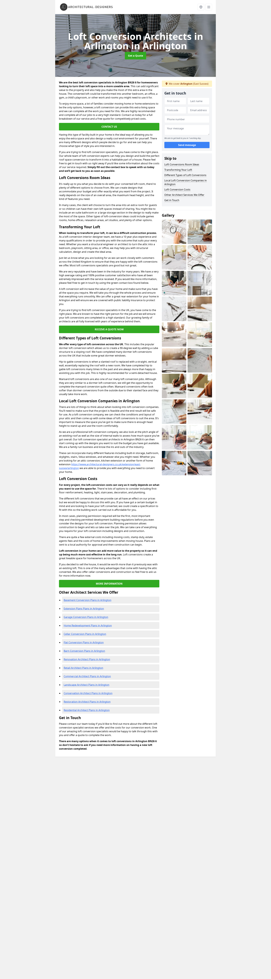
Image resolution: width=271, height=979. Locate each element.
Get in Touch (171, 200)
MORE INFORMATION (109, 583)
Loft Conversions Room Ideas (181, 164)
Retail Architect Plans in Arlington (83, 668)
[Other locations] (201, 7)
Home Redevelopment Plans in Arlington (88, 625)
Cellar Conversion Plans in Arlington (85, 634)
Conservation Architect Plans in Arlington (88, 693)
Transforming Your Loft (178, 170)
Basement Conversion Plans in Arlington (87, 600)
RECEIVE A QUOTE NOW (109, 329)
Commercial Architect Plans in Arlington (87, 676)
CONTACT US (109, 126)
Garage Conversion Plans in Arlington (86, 617)
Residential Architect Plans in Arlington (87, 710)
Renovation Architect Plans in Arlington (87, 659)
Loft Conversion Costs (177, 189)
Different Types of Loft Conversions (185, 175)
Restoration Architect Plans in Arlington (87, 701)
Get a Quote (135, 55)
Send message (187, 145)
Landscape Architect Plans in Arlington (86, 684)
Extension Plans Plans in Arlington (84, 608)
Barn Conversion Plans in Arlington (84, 651)
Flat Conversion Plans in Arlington (84, 642)
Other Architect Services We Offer (184, 195)
